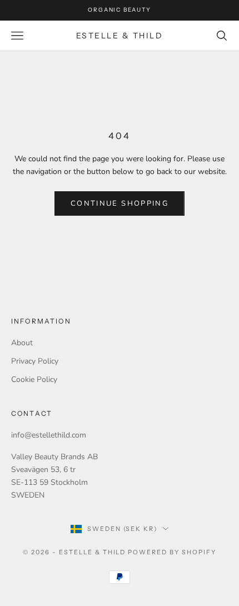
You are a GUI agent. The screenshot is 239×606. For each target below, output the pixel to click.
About (22, 342)
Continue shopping (119, 203)
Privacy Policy (34, 361)
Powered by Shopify (172, 552)
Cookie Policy (34, 379)
